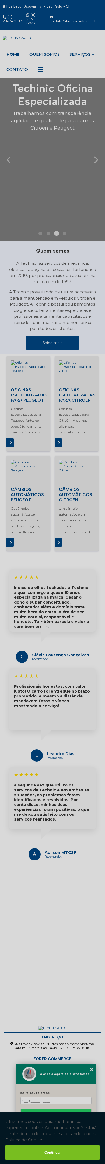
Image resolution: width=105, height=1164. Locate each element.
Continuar (52, 1152)
